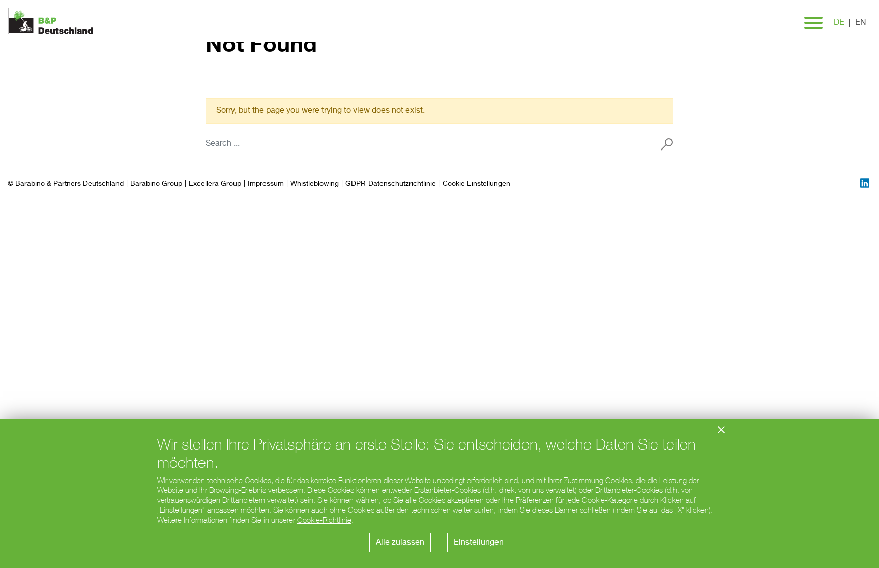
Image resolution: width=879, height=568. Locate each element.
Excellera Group (215, 183)
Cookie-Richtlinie (324, 520)
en (860, 23)
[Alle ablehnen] (721, 429)
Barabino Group (156, 183)
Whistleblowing (314, 183)
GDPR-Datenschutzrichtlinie (390, 183)
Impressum (266, 183)
